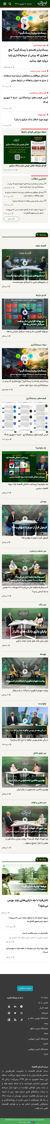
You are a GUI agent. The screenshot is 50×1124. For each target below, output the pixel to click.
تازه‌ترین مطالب (38, 179)
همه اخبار (43, 1007)
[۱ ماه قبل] (25, 623)
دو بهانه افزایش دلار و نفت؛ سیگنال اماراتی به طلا (27, 331)
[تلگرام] (21, 1006)
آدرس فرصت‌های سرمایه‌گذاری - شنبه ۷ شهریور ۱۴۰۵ (25, 100)
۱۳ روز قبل (5, 493)
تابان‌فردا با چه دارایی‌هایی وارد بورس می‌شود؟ (27, 903)
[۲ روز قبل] (25, 149)
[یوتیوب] (9, 1006)
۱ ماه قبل (5, 646)
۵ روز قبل (5, 542)
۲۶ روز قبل (5, 596)
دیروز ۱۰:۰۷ (5, 108)
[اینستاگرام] (21, 1013)
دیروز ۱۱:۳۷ (7, 214)
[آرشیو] (9, 1020)
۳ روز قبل (5, 695)
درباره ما (44, 997)
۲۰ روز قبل (5, 848)
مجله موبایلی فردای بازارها (33, 132)
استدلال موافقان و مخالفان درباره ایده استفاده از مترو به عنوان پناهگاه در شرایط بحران (26, 78)
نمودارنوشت (41, 115)
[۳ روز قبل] (25, 673)
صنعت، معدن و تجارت (38, 71)
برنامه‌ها (42, 234)
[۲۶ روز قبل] (25, 569)
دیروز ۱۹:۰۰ (5, 86)
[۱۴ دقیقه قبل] (25, 25)
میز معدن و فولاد (38, 802)
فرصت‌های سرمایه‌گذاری (38, 93)
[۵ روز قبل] (25, 520)
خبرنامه (45, 1013)
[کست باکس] (21, 1020)
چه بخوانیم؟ (41, 448)
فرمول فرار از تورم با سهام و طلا (35, 537)
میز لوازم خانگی (39, 753)
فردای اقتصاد (25, 3)
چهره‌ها (43, 654)
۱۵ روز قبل (5, 794)
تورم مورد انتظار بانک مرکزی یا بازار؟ (31, 119)
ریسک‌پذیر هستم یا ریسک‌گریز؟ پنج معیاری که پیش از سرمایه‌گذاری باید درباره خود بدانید (28, 55)
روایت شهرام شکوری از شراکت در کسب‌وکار (30, 690)
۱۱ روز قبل (5, 336)
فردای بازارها (41, 295)
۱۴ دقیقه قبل (8, 67)
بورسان (43, 501)
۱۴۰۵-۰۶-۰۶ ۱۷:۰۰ (9, 170)
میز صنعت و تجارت (38, 551)
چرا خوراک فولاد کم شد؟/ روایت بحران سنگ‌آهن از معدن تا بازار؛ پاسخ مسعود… (26, 841)
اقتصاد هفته (41, 245)
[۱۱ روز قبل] (25, 314)
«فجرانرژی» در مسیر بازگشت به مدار (35, 933)
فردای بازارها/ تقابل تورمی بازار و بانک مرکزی (27, 165)
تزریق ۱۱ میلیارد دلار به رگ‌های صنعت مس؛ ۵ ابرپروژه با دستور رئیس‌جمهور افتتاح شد (25, 211)
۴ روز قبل (9, 942)
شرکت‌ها (42, 859)
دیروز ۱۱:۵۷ (7, 205)
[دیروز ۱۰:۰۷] (25, 417)
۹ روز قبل (5, 287)
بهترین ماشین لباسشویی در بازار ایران (32, 789)
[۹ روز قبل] (25, 264)
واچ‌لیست (42, 703)
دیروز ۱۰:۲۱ (5, 125)
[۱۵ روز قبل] (25, 772)
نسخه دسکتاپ (25, 988)
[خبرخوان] (15, 1020)
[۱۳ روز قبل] (25, 466)
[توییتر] (15, 1013)
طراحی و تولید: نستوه (24, 1122)
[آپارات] (9, 1013)
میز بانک (42, 604)
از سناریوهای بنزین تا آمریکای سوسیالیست (30, 282)
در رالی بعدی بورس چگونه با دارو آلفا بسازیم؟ (28, 201)
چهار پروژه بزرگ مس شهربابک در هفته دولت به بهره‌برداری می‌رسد (27, 950)
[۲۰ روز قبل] (25, 821)
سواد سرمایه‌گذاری (39, 45)
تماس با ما (43, 1002)
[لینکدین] (15, 1006)
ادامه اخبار (11, 219)
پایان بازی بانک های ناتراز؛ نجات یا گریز (32, 641)
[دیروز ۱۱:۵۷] (25, 722)
